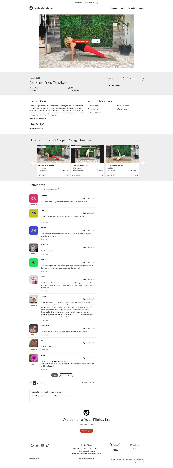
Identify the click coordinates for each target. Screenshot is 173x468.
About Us (114, 8)
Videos (122, 8)
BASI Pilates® (123, 109)
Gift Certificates (77, 449)
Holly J (43, 259)
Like (112, 79)
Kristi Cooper (33, 90)
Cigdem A (44, 196)
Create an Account (49, 396)
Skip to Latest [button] (51, 190)
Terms (92, 449)
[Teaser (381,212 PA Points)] (34, 204)
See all (139, 140)
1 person (86, 198)
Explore (97, 449)
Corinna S (44, 210)
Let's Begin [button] (86, 431)
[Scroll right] (143, 163)
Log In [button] (96, 41)
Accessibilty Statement (86, 459)
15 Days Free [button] (90, 2)
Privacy (86, 449)
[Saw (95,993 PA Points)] (34, 364)
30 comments (74, 90)
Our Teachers (131, 8)
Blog (90, 445)
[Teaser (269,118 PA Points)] (34, 349)
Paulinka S (44, 245)
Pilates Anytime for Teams (86, 451)
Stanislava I (45, 325)
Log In (141, 8)
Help (83, 445)
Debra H (43, 296)
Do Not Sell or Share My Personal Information (86, 453)
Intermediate (94, 106)
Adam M (43, 228)
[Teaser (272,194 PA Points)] (34, 305)
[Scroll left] (33, 163)
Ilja (42, 340)
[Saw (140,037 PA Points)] (34, 253)
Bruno (43, 355)
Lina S (43, 277)
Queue (132, 79)
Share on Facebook (114, 85)
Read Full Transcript (36, 128)
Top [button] (55, 375)
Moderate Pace (124, 106)
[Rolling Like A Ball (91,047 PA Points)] (34, 334)
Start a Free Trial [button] (81, 41)
